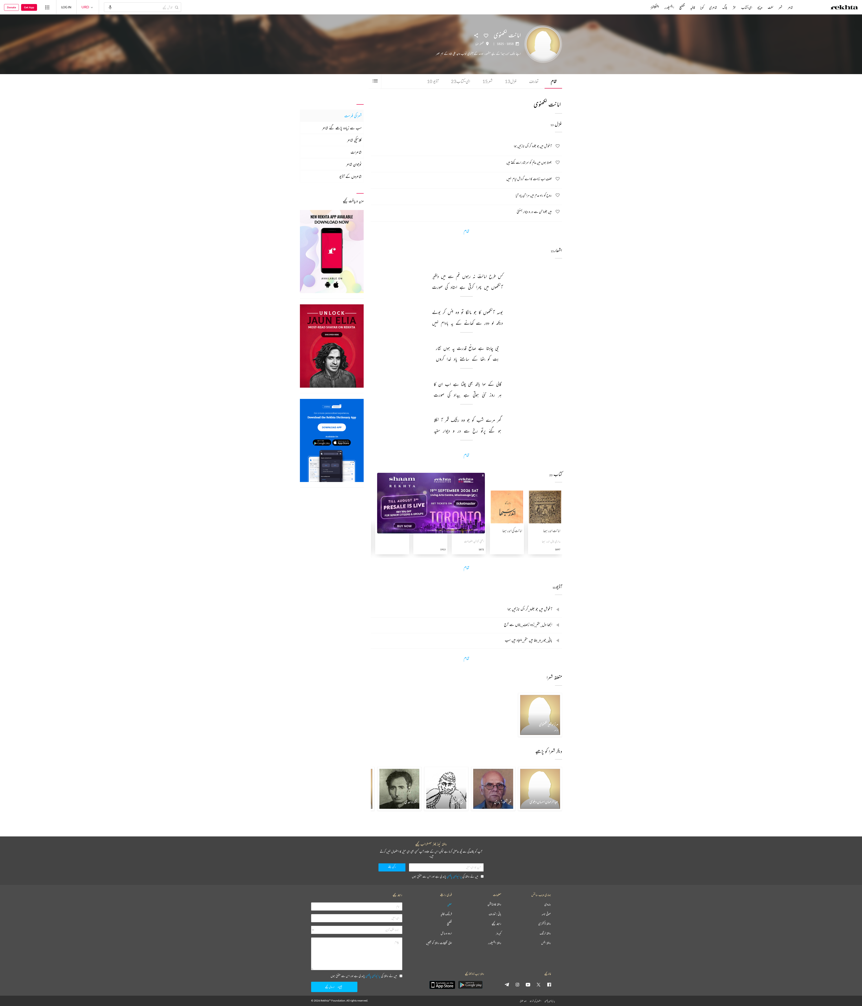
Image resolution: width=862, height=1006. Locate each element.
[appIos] (442, 985)
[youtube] (528, 984)
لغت (770, 7)
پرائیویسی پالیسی (454, 876)
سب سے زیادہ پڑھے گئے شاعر (342, 127)
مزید (643, 7)
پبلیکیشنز (655, 7)
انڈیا (477, 43)
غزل (511, 81)
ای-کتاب (460, 81)
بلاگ (724, 7)
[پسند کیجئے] (486, 35)
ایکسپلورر (669, 7)
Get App (29, 7)
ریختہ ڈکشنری (544, 924)
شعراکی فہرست (353, 115)
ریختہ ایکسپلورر (494, 943)
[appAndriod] (470, 985)
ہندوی (547, 904)
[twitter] (538, 984)
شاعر (790, 7)
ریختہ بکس (546, 943)
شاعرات (356, 152)
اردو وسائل (446, 933)
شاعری (713, 7)
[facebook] (549, 984)
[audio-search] (110, 7)
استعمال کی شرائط (535, 1000)
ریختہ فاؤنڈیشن (494, 904)
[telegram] (506, 984)
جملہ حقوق (523, 1000)
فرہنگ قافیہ (446, 914)
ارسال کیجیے (329, 987)
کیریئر (498, 933)
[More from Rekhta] (47, 7)
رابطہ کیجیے (496, 924)
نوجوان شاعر (354, 164)
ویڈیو (759, 7)
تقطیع (682, 7)
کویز (702, 7)
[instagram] (517, 984)
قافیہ (692, 7)
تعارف (534, 81)
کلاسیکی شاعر (354, 140)
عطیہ (449, 904)
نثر (734, 7)
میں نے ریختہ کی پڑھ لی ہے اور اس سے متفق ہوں (445, 876)
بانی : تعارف (495, 914)
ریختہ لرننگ (545, 933)
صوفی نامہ (546, 914)
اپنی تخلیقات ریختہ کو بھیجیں (439, 943)
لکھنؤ (482, 43)
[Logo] (844, 8)
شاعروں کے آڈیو (350, 176)
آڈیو (433, 81)
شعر (487, 81)
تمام (554, 81)
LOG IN (66, 7)
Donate (11, 7)
